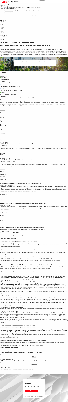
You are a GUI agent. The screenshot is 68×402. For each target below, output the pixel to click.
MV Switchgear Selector (4, 231)
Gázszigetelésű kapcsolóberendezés (7, 185)
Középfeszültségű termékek (6, 6)
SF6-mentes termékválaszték (5, 205)
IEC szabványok (23, 49)
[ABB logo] (4, 2)
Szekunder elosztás (3, 145)
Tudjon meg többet (9, 12)
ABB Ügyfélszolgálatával (39, 396)
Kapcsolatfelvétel (15, 1)
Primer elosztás (3, 99)
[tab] (32, 15)
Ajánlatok (3, 5)
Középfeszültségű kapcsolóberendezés (8, 8)
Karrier (13, 2)
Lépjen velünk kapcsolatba (31, 390)
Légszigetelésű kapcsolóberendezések (7, 161)
